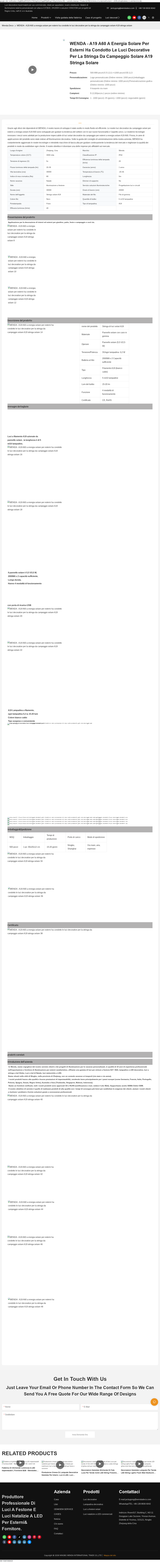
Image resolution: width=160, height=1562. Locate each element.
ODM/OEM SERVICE (63, 1509)
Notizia (57, 1519)
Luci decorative (90, 1499)
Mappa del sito (110, 1555)
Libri (56, 1504)
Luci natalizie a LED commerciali (97, 1514)
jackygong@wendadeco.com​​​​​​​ (122, 8)
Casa (56, 1499)
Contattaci (58, 1534)
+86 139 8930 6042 (146, 8)
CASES (57, 1514)
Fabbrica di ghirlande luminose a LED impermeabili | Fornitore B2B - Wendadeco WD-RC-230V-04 (20, 1469)
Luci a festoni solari (91, 1509)
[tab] (80, 122)
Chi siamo (58, 1524)
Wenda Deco (8, 25)
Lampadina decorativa (93, 1504)
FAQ (56, 1529)
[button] (119, 17)
